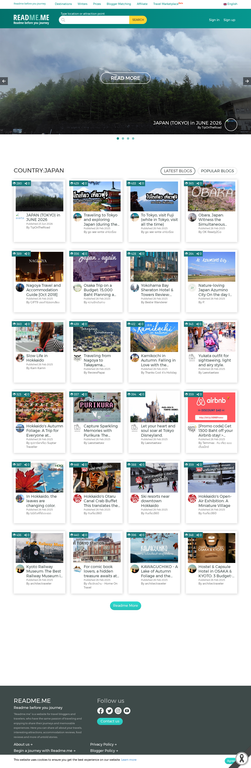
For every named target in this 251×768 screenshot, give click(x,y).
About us (22, 744)
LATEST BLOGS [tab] (178, 171)
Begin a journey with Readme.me (43, 751)
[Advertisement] (125, 643)
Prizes (97, 4)
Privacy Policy (102, 744)
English (232, 4)
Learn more (128, 760)
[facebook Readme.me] (100, 712)
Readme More (125, 605)
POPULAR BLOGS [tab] (217, 171)
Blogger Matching (119, 4)
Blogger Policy (103, 751)
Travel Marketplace (168, 4)
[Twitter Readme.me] (109, 712)
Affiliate (142, 4)
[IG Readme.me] (118, 712)
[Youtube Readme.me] (127, 712)
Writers (82, 4)
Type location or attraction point (83, 14)
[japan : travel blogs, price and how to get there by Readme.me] (36, 18)
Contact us (110, 721)
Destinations (63, 4)
